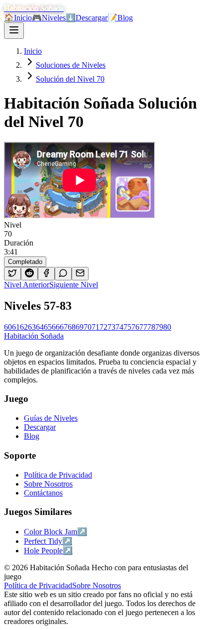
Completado (25, 261)
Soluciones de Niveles (70, 65)
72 (103, 327)
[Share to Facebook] (46, 273)
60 (8, 327)
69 (80, 327)
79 (159, 327)
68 (72, 327)
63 (32, 327)
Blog (120, 17)
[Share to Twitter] (12, 273)
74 (119, 327)
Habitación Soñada (34, 336)
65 (48, 327)
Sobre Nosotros (96, 585)
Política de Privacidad (38, 585)
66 (56, 327)
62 (24, 327)
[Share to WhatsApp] (63, 273)
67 (64, 327)
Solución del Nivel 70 (70, 79)
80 (167, 327)
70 (88, 327)
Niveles (49, 17)
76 (135, 327)
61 (16, 327)
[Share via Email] (80, 273)
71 (96, 327)
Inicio (18, 17)
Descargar (86, 17)
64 (40, 327)
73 (111, 327)
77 (143, 327)
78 (151, 327)
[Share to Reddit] (29, 273)
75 (127, 327)
